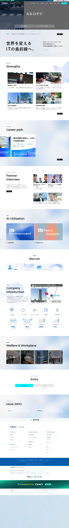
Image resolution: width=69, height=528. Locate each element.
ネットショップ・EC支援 (19, 492)
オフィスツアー (49, 439)
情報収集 (40, 492)
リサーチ (37, 492)
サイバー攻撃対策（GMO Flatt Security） (34, 473)
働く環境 (42, 3)
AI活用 (47, 3)
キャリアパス (12, 449)
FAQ (47, 452)
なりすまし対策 (41, 473)
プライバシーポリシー (25, 459)
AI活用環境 (30, 444)
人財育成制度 (49, 437)
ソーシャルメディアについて (48, 459)
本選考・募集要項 (31, 434)
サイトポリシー (19, 459)
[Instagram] (55, 3)
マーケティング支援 (33, 492)
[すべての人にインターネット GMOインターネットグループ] (62, 0)
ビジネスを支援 (24, 492)
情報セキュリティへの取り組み (32, 459)
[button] (28, 31)
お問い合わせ (32, 460)
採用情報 (51, 3)
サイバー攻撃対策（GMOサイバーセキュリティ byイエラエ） (22, 473)
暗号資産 (46, 492)
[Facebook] (58, 3)
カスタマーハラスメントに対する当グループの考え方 (41, 460)
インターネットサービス (13, 492)
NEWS (48, 449)
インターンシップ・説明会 (32, 437)
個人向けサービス (49, 492)
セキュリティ (28, 492)
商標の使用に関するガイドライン (25, 460)
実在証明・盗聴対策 (13, 473)
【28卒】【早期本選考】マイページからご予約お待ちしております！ (28, 34)
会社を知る (33, 3)
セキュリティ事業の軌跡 (46, 473)
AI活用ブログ (30, 447)
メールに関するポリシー (41, 459)
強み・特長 (11, 439)
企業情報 (11, 434)
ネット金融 (43, 492)
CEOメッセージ (12, 437)
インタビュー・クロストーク (14, 447)
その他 (53, 492)
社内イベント (49, 442)
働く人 (38, 3)
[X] (57, 3)
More (59, 34)
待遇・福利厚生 (49, 434)
